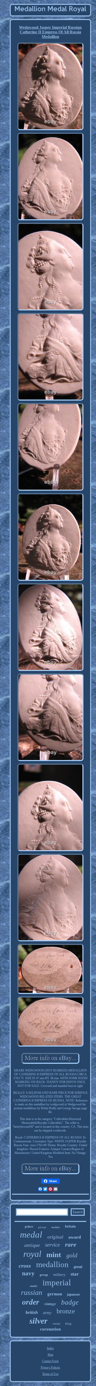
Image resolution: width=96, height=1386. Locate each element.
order (30, 1302)
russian (31, 1292)
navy (28, 1273)
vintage (50, 1303)
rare (70, 1244)
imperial (56, 1282)
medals (33, 1286)
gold (71, 1255)
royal (32, 1254)
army (47, 1313)
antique (32, 1245)
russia (56, 1323)
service (52, 1245)
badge (70, 1302)
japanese (73, 1294)
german (54, 1294)
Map (50, 1354)
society (55, 1227)
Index (50, 1348)
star (75, 1274)
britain (70, 1226)
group (44, 1275)
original (55, 1237)
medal (31, 1235)
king (68, 1323)
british (32, 1312)
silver (38, 1320)
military (59, 1275)
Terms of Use (50, 1374)
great (78, 1267)
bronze (66, 1311)
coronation (50, 1329)
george (42, 1227)
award (74, 1237)
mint (53, 1254)
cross (25, 1265)
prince (29, 1226)
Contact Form (50, 1361)
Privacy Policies (50, 1367)
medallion (52, 1264)
